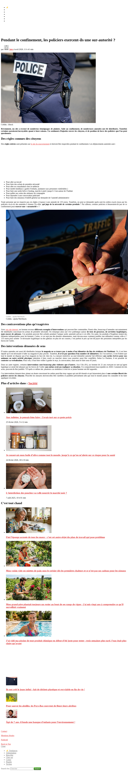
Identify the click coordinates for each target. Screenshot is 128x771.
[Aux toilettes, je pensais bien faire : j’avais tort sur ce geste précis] (66, 401)
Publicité (4, 740)
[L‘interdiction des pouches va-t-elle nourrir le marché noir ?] (66, 476)
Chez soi (9, 14)
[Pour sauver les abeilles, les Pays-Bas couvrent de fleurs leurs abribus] (66, 697)
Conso (8, 16)
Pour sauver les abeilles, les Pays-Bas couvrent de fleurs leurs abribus (41, 706)
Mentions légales (7, 735)
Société (33, 383)
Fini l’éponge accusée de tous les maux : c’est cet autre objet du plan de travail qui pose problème (55, 537)
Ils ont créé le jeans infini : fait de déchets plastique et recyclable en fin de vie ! (45, 689)
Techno (9, 21)
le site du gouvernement (40, 144)
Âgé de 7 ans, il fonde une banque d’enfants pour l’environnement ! (40, 722)
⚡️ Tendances (11, 7)
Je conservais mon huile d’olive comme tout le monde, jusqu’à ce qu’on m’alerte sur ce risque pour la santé (60, 455)
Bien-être (9, 12)
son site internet (12, 329)
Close (3, 746)
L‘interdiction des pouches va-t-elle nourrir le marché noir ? (36, 493)
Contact (4, 731)
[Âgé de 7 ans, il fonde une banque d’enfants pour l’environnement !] (66, 714)
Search (37, 769)
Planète (9, 19)
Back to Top (6, 744)
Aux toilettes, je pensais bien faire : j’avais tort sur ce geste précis (39, 417)
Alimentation (11, 10)
